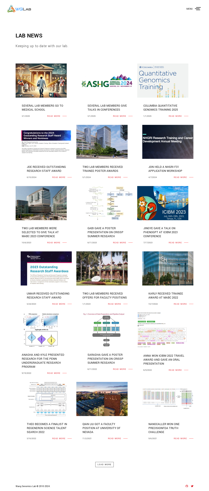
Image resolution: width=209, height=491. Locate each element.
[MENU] (198, 8)
